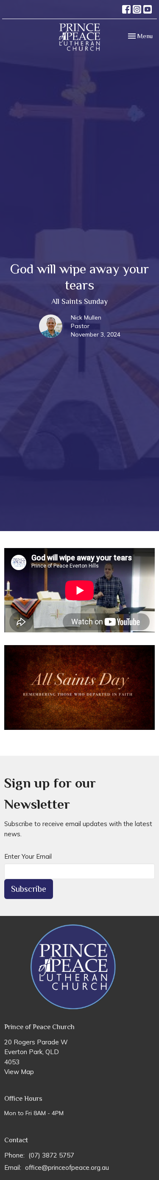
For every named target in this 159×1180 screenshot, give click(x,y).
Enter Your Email (28, 856)
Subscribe (28, 888)
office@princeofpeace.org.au (67, 1167)
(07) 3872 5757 (51, 1155)
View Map (19, 1072)
